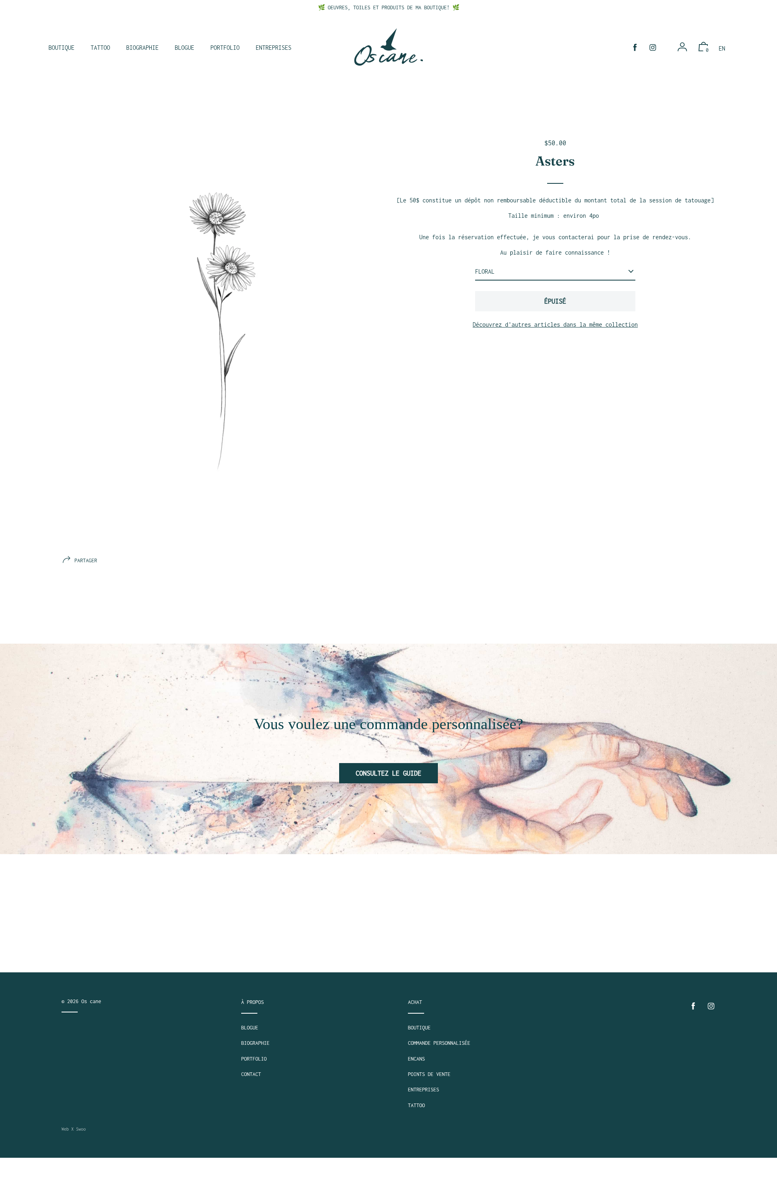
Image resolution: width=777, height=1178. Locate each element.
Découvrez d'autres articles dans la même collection (555, 324)
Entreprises (423, 1090)
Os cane (91, 1001)
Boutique (419, 1028)
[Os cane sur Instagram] (652, 47)
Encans (416, 1059)
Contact (251, 1074)
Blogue (249, 1028)
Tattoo (416, 1105)
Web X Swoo (74, 1129)
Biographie (255, 1043)
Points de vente (429, 1074)
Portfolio (254, 1059)
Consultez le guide (388, 773)
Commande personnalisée (439, 1043)
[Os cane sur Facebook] (635, 47)
